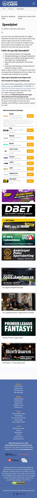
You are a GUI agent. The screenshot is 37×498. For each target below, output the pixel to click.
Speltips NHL (18, 401)
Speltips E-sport (19, 405)
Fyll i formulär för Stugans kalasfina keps (15, 81)
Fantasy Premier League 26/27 (12, 338)
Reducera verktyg (18, 428)
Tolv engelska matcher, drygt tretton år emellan (18, 313)
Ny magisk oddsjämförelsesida (12, 287)
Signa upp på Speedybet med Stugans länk (16, 78)
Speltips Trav (18, 407)
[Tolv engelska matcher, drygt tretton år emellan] (18, 302)
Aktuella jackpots (18, 439)
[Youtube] (21, 494)
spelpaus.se (12, 124)
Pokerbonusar (18, 388)
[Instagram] (17, 494)
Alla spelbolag (18, 392)
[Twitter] (14, 494)
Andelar (18, 430)
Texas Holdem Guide (18, 413)
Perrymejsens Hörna (18, 422)
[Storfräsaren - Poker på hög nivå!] (18, 352)
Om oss (18, 434)
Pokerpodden (18, 420)
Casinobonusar (18, 390)
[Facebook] (24, 494)
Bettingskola (18, 432)
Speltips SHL (18, 403)
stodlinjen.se (6, 124)
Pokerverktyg (18, 415)
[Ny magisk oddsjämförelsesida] (18, 276)
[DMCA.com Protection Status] (18, 483)
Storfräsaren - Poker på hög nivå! (13, 363)
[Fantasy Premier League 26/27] (18, 327)
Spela (30, 116)
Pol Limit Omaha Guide (18, 418)
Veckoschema (18, 436)
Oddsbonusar (18, 386)
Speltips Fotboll (18, 399)
